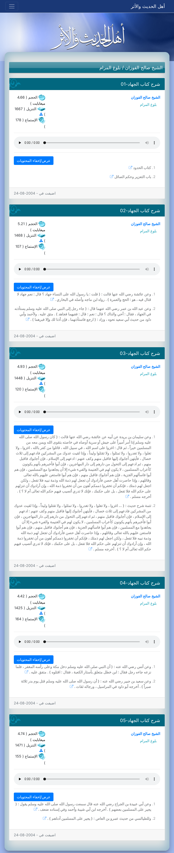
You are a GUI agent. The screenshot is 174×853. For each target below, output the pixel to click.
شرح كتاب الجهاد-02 (140, 210)
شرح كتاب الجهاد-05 (140, 720)
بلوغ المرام (110, 67)
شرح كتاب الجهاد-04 (140, 583)
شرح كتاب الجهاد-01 (140, 84)
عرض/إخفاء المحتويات (34, 160)
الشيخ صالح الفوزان (144, 67)
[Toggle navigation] (11, 6)
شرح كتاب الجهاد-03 (140, 353)
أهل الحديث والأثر (148, 6)
